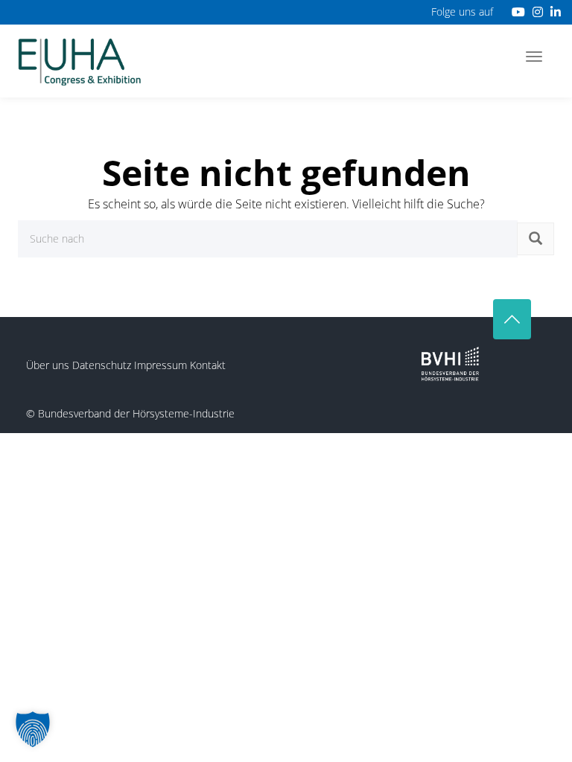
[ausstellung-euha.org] (80, 60)
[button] (33, 729)
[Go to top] (512, 319)
